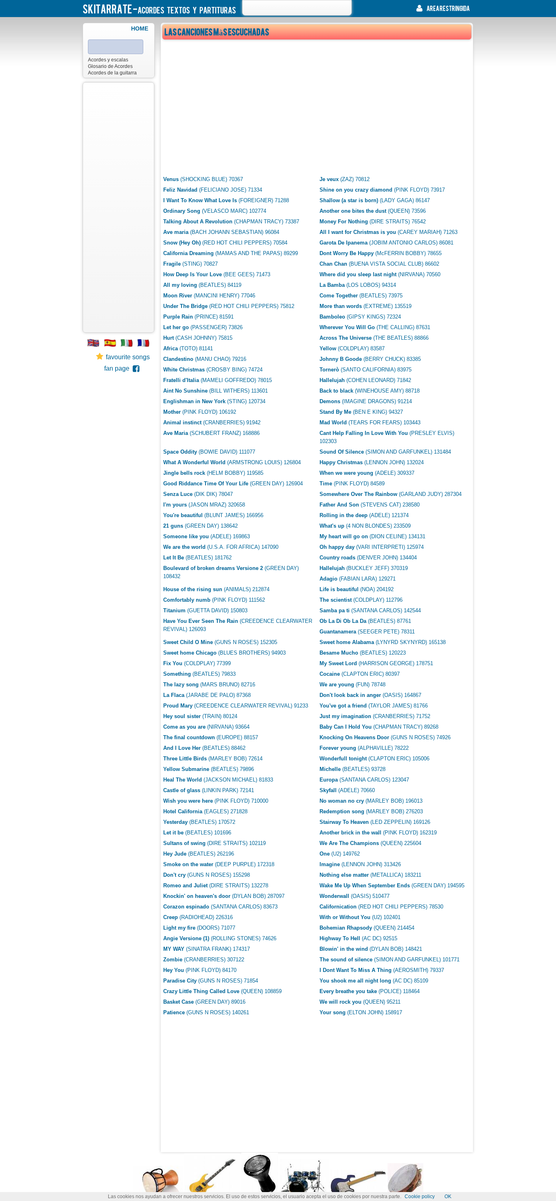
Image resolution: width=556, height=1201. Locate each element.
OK (447, 1196)
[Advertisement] (118, 207)
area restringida (448, 8)
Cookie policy (420, 1196)
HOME (139, 28)
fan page (118, 368)
